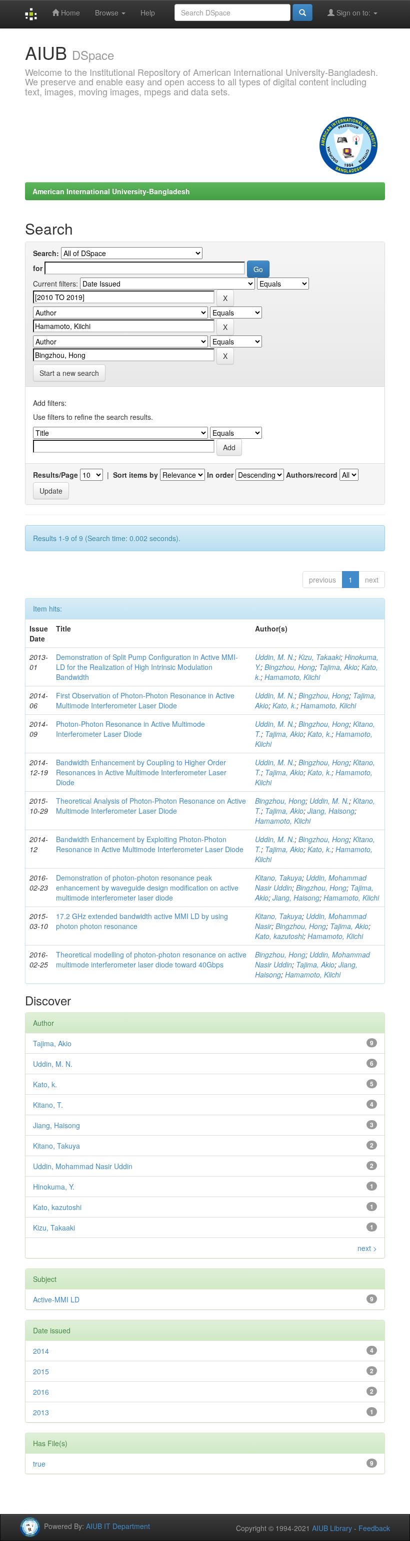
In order (220, 475)
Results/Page (55, 475)
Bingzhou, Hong (289, 667)
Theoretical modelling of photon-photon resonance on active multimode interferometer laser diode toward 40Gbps (151, 959)
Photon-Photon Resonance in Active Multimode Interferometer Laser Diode (130, 729)
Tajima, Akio (338, 667)
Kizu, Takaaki (319, 657)
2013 (41, 1412)
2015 (41, 1371)
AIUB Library (332, 1528)
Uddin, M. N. (274, 657)
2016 (41, 1392)
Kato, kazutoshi (279, 936)
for (37, 268)
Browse (107, 12)
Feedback (374, 1528)
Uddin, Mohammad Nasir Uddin (82, 1166)
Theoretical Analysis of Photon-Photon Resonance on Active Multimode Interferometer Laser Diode (151, 806)
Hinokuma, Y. (53, 1187)
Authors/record (312, 475)
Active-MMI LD (56, 1299)
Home (69, 12)
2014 (41, 1351)
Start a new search (69, 373)
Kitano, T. (48, 1105)
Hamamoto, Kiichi (292, 677)
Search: (46, 253)
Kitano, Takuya (278, 878)
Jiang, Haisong (331, 811)
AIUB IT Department (118, 1526)
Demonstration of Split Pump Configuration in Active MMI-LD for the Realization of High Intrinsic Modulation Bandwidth (147, 667)
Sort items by (135, 475)
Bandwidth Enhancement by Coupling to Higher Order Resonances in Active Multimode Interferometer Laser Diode (141, 772)
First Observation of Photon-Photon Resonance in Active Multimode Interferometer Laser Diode (145, 700)
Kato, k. (284, 705)
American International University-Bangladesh (111, 191)
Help (147, 12)
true (39, 1464)
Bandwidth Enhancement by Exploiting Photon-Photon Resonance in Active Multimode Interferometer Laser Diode (150, 844)
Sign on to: (353, 12)
